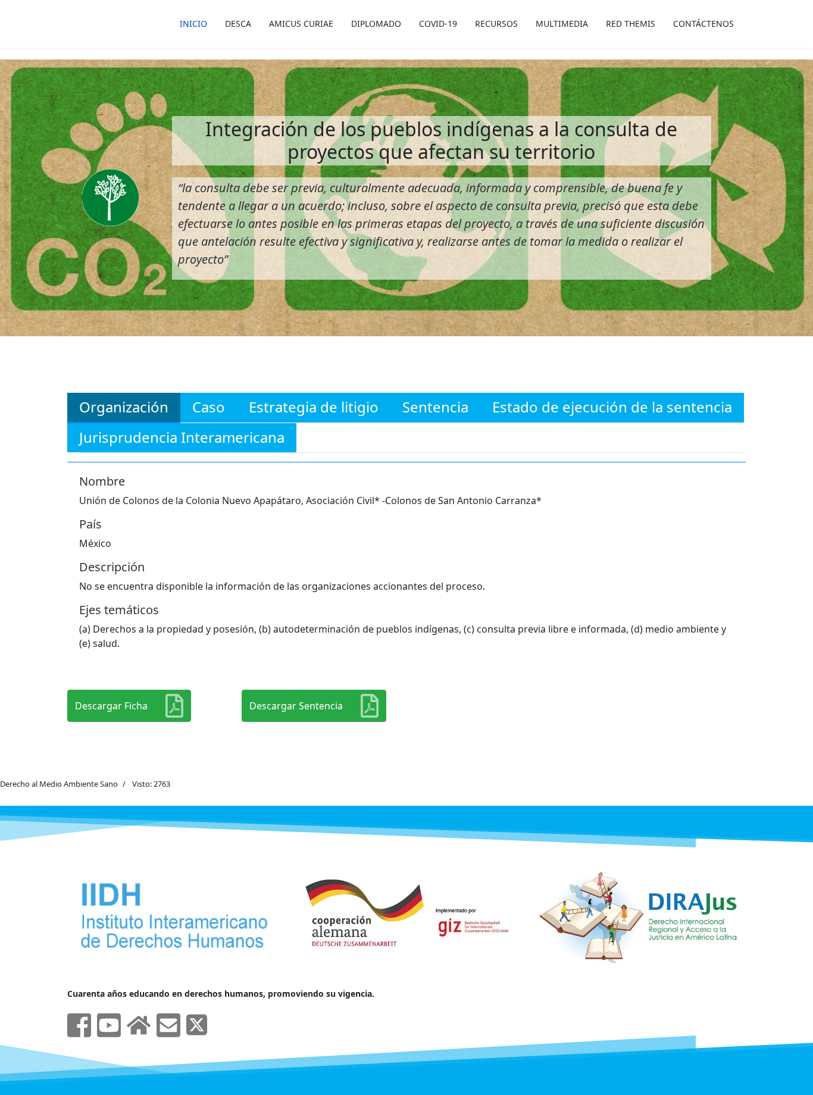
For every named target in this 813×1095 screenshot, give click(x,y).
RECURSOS (496, 23)
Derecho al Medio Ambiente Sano (59, 783)
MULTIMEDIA (562, 23)
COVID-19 (438, 23)
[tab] (123, 408)
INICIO (193, 23)
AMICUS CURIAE (301, 23)
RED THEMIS (630, 23)
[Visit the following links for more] (79, 1025)
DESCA (238, 23)
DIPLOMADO (376, 23)
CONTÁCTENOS (703, 23)
